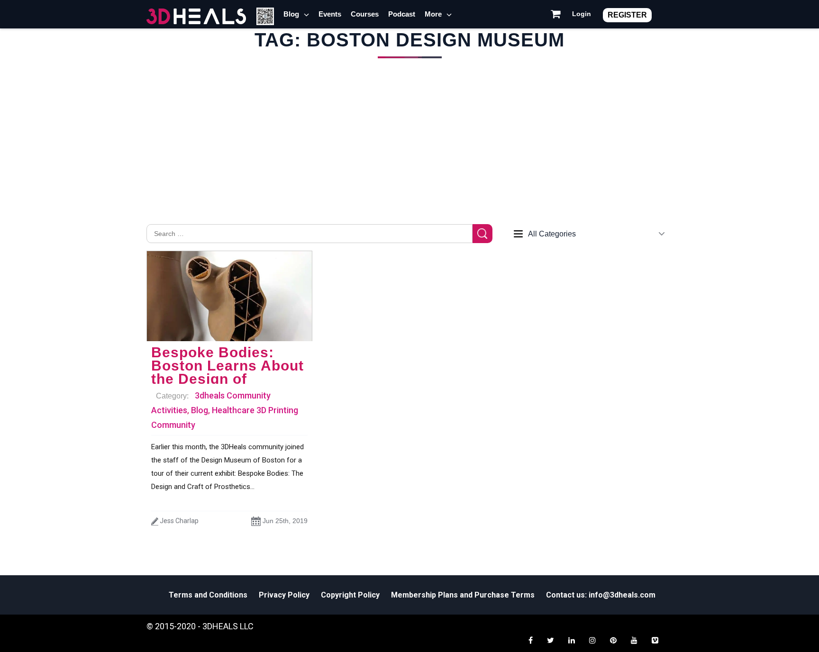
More (433, 14)
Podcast (401, 14)
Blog (291, 14)
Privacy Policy (284, 594)
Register (627, 15)
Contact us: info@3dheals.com (600, 594)
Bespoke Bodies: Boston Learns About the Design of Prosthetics (227, 372)
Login (581, 14)
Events (329, 14)
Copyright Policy (350, 594)
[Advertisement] (409, 153)
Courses (365, 14)
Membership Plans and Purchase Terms (463, 594)
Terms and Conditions (208, 594)
